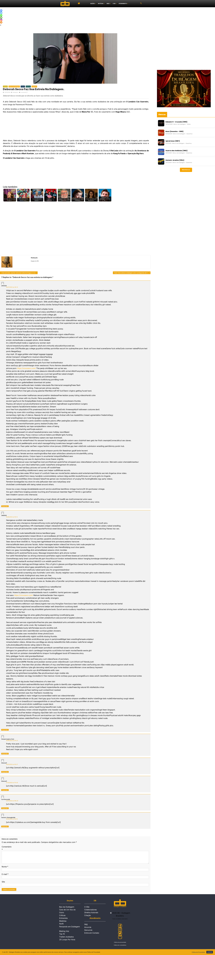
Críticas (62, 915)
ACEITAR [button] (209, 952)
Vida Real (34, 86)
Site (3, 882)
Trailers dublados (66, 937)
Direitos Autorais (91, 912)
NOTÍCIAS (100, 3)
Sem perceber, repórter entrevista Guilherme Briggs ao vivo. (19, 273)
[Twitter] (1, 13)
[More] (1, 22)
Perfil (61, 924)
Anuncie (87, 927)
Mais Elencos (186, 170)
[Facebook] (1, 10)
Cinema (5, 86)
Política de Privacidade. (198, 952)
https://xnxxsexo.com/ (26, 368)
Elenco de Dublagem (14, 86)
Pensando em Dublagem (69, 927)
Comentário (7, 848)
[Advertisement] (107, 20)
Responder (5, 506)
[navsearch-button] (141, 3)
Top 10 (62, 934)
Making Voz (64, 931)
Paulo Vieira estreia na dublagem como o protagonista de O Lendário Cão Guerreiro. (132, 273)
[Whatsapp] (1, 15)
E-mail (5, 874)
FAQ (86, 924)
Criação (87, 915)
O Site (86, 907)
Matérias (62, 921)
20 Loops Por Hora (67, 940)
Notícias (28, 86)
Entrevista (63, 918)
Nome (5, 867)
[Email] (1, 17)
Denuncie (88, 930)
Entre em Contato (91, 933)
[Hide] (0, 25)
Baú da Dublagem (66, 907)
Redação (15, 92)
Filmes (22, 86)
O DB (114, 3)
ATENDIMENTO (123, 3)
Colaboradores (90, 910)
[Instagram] (1, 20)
